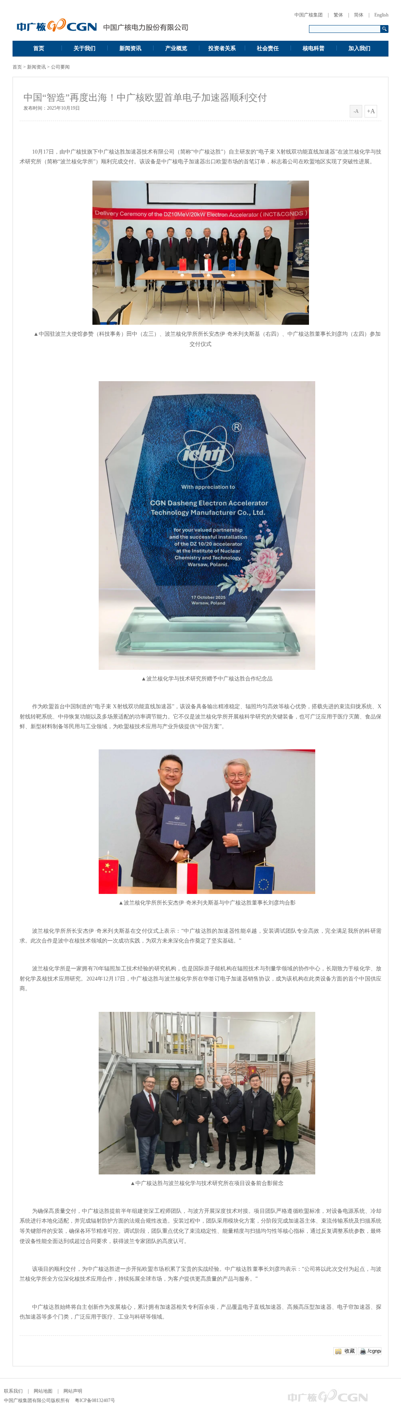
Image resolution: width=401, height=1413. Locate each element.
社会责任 (268, 48)
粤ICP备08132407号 (95, 1400)
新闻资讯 (130, 48)
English (381, 15)
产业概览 (176, 48)
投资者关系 (222, 48)
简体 (358, 15)
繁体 (338, 15)
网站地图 (43, 1391)
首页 (38, 48)
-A (356, 111)
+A (371, 111)
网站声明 (72, 1391)
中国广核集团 (308, 15)
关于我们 (85, 48)
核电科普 (314, 48)
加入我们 (359, 48)
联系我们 (13, 1391)
